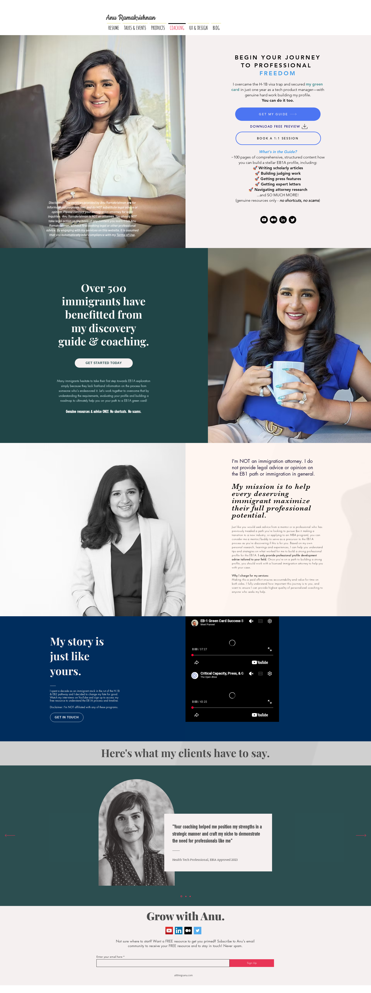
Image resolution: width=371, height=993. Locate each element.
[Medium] (273, 219)
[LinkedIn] (283, 219)
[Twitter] (292, 219)
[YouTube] (264, 219)
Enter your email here (109, 956)
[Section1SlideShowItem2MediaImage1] (185, 896)
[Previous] (10, 835)
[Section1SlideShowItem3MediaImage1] (190, 896)
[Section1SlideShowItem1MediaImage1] (181, 896)
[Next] (361, 835)
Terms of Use (126, 235)
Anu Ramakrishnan (130, 17)
